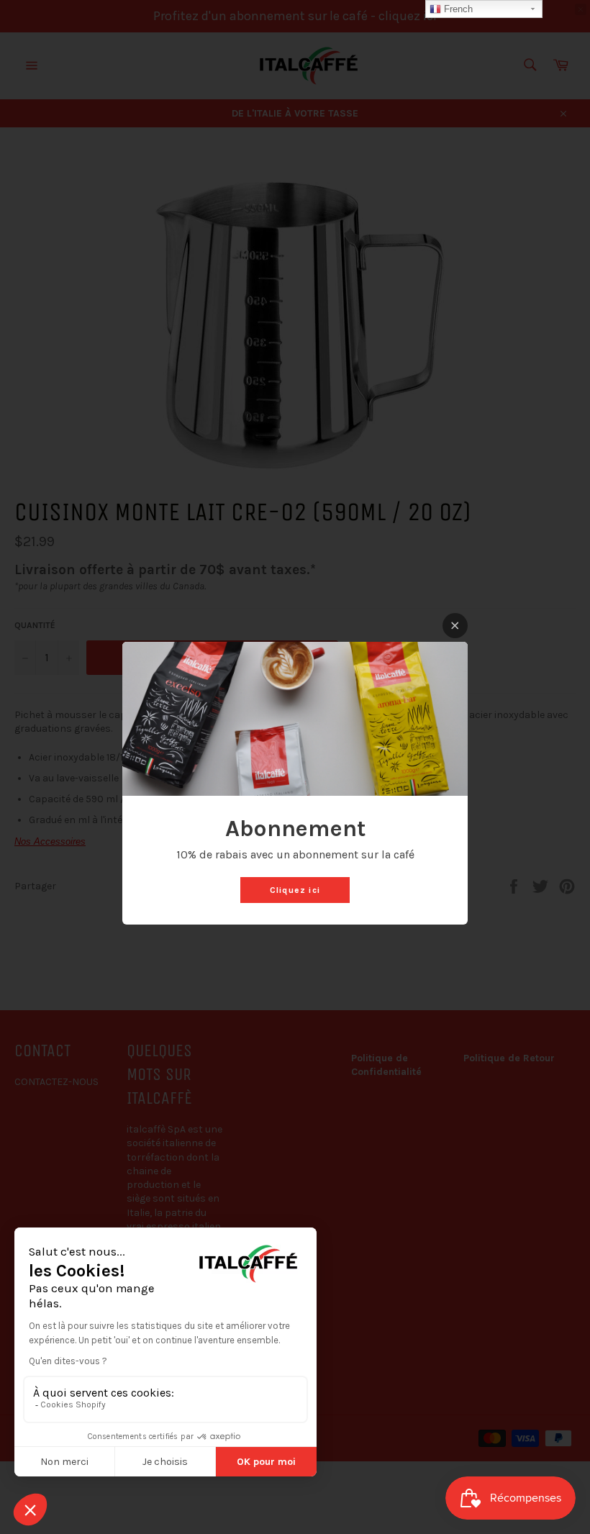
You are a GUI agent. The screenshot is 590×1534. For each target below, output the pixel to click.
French (457, 9)
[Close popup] (455, 625)
